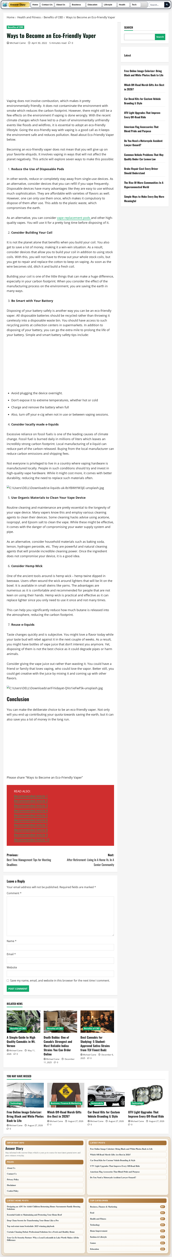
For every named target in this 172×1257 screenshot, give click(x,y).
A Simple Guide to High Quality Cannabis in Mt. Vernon (21, 1041)
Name (11, 941)
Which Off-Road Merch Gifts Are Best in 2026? (64, 1114)
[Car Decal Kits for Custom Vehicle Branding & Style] (106, 1095)
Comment (14, 893)
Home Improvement (98, 1231)
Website (12, 967)
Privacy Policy (13, 1179)
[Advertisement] (60, 73)
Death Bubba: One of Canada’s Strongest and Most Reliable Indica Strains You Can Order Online (58, 1045)
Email (11, 954)
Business (76, 5)
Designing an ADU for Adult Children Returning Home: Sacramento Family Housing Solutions (43, 1207)
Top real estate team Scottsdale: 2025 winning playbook (30, 1226)
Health (122, 5)
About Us (60, 5)
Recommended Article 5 (31, 815)
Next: (90, 860)
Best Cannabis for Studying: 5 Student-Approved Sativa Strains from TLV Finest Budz (95, 1043)
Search (128, 27)
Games (93, 1243)
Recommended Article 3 (31, 806)
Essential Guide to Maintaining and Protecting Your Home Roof (34, 1214)
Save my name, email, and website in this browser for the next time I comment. (60, 980)
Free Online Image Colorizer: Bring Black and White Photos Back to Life (143, 73)
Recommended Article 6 (31, 820)
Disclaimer (11, 1185)
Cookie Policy (12, 1190)
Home (35, 5)
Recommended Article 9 (31, 835)
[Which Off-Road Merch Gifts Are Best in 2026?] (65, 1095)
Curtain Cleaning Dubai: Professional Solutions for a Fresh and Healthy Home (41, 1231)
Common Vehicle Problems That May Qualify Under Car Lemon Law (143, 157)
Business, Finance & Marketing (66, 1103)
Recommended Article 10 (31, 840)
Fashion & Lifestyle (98, 1237)
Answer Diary (17, 5)
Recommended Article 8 (31, 830)
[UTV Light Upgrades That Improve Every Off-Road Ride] (146, 1095)
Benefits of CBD (15, 27)
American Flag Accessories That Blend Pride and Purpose (141, 129)
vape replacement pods (74, 218)
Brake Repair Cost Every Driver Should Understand (141, 171)
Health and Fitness (98, 1219)
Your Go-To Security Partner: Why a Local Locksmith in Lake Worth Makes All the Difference (43, 1239)
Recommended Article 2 (31, 801)
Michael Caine (18, 43)
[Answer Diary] (5, 5)
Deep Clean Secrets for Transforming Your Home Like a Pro (33, 1220)
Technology (16, 1103)
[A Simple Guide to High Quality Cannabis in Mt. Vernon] (23, 1021)
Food (92, 1212)
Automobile (97, 1103)
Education (92, 5)
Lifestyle (108, 5)
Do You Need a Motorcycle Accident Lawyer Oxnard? (113, 1177)
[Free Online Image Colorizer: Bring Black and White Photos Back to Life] (25, 1095)
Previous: (29, 860)
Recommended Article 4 (31, 810)
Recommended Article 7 (31, 825)
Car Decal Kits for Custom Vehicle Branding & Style (104, 1114)
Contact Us (47, 5)
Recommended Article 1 (31, 796)
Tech (134, 5)
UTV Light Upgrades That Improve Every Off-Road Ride (142, 115)
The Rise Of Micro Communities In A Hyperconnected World (143, 185)
